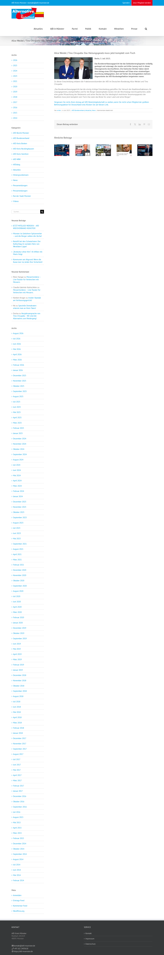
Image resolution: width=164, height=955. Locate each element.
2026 (15, 60)
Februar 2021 (18, 565)
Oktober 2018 (18, 686)
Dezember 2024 (19, 438)
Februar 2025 (18, 428)
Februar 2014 (18, 880)
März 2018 (17, 722)
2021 (15, 81)
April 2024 (17, 480)
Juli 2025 (16, 401)
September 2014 (20, 854)
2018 (15, 97)
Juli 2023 (16, 528)
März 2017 (17, 780)
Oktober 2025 (18, 386)
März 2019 (17, 659)
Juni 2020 (17, 601)
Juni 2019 (17, 644)
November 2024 (19, 444)
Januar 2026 (18, 370)
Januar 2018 (18, 733)
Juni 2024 (17, 470)
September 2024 (20, 454)
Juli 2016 (16, 812)
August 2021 (18, 549)
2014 (15, 118)
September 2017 (20, 749)
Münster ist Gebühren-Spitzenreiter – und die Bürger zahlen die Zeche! (27, 234)
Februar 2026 (18, 365)
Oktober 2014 (18, 849)
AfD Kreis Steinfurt (20, 154)
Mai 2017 (17, 770)
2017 (15, 102)
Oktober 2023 (18, 512)
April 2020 (17, 607)
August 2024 (18, 459)
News (94, 110)
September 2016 (20, 807)
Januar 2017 (18, 791)
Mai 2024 (17, 475)
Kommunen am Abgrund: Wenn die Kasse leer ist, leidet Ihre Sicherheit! (28, 260)
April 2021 (17, 554)
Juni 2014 (17, 870)
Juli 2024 (16, 465)
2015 (15, 113)
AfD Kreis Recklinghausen (23, 148)
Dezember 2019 (19, 628)
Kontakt (88, 933)
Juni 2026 (17, 344)
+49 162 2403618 (21, 948)
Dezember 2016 (19, 796)
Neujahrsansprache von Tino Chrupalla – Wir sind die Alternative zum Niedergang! (26, 316)
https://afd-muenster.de (23, 951)
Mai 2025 (17, 412)
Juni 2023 (17, 533)
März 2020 (17, 612)
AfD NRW (16, 159)
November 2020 (19, 575)
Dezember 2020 (19, 570)
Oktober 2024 (18, 449)
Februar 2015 (18, 838)
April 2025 (17, 417)
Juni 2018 (17, 707)
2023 (15, 76)
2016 (15, 107)
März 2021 (17, 559)
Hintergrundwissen (20, 175)
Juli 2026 (16, 338)
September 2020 (20, 586)
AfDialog (16, 164)
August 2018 (18, 696)
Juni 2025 (17, 407)
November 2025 (19, 381)
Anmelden (17, 895)
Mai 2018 (17, 712)
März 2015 (17, 833)
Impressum (89, 938)
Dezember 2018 (19, 675)
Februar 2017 (18, 786)
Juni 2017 (17, 764)
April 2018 (17, 717)
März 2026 (17, 359)
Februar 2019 (18, 664)
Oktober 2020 (18, 580)
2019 (15, 91)
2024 (15, 71)
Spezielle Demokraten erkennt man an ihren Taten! (24, 306)
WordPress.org (18, 911)
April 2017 (17, 775)
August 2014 (18, 859)
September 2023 (20, 517)
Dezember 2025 (19, 375)
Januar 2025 (18, 433)
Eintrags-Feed (18, 900)
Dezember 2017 (19, 738)
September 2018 (20, 691)
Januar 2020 (18, 622)
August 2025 (18, 396)
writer (59, 110)
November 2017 (19, 743)
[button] (146, 28)
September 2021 (20, 544)
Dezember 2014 (19, 843)
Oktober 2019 (18, 633)
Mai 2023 (17, 538)
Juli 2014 (16, 864)
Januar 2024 (18, 496)
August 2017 (18, 754)
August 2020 (18, 591)
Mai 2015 (17, 822)
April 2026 (17, 354)
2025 (15, 65)
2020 (15, 86)
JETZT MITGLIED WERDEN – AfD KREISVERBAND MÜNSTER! (26, 226)
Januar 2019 (18, 670)
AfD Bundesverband (78, 110)
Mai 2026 (17, 349)
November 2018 (19, 680)
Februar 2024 (18, 491)
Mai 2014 (17, 875)
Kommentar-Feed (20, 906)
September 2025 (20, 391)
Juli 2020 (16, 596)
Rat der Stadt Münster (22, 196)
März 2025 (17, 423)
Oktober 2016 (18, 801)
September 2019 (20, 638)
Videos (16, 201)
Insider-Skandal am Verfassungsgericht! (27, 299)
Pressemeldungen (20, 185)
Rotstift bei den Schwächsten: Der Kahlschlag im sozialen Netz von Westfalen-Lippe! (27, 244)
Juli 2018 (16, 701)
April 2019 (17, 654)
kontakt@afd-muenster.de (24, 945)
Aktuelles (88, 110)
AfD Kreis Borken (20, 143)
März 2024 (17, 486)
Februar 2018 (18, 728)
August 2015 (18, 817)
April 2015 (17, 828)
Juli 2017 (16, 759)
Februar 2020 (18, 617)
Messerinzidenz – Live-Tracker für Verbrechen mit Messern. (27, 279)
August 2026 (18, 333)
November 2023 (19, 507)
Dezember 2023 (19, 501)
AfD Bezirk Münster (21, 133)
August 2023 (18, 523)
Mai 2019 (17, 649)
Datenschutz (90, 944)
